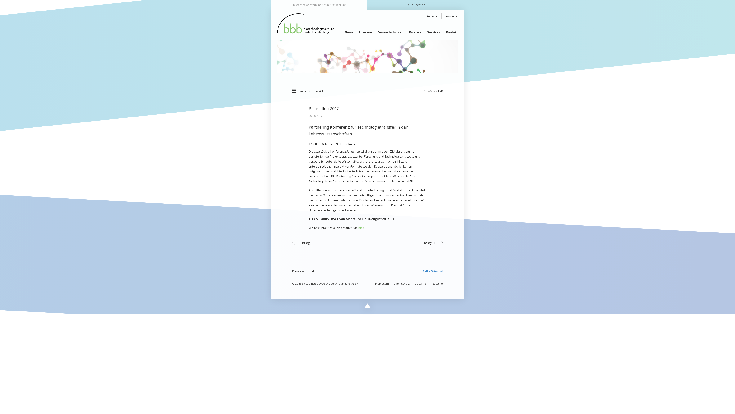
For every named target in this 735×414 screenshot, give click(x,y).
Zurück (312, 91)
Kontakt (311, 271)
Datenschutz (402, 283)
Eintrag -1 (306, 243)
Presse (296, 271)
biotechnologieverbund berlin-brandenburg (319, 4)
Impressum (382, 283)
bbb (440, 90)
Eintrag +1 (429, 243)
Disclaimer (421, 283)
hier (360, 227)
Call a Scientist (416, 4)
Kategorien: (431, 90)
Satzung (438, 283)
